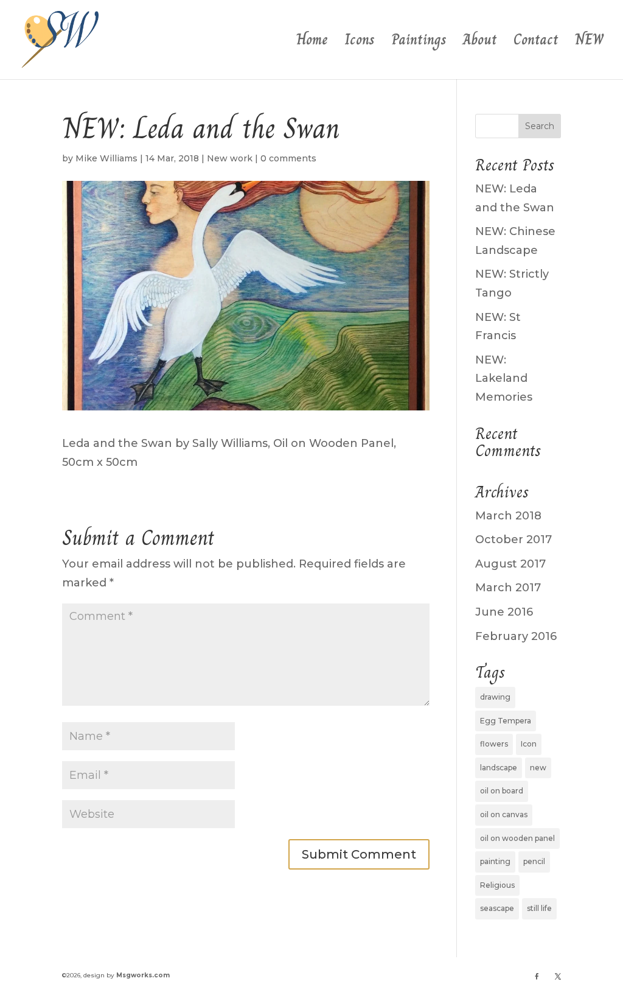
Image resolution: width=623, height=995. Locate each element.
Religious (497, 885)
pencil (534, 861)
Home (312, 43)
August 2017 (510, 564)
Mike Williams (106, 158)
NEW (589, 43)
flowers (494, 743)
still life (539, 908)
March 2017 (508, 587)
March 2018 (508, 515)
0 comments (288, 158)
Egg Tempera (505, 720)
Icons (359, 43)
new (538, 767)
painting (495, 861)
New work (229, 158)
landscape (498, 767)
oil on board (501, 790)
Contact (536, 43)
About (480, 43)
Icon (529, 743)
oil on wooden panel (517, 838)
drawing (495, 696)
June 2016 (504, 612)
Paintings (419, 43)
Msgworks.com (143, 975)
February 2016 (516, 636)
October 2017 (513, 539)
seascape (497, 908)
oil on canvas (503, 814)
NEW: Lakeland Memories (503, 378)
